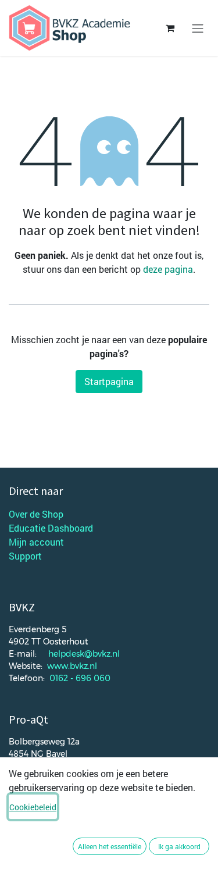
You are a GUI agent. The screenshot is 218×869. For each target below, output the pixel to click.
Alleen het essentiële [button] (109, 846)
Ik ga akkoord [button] (179, 846)
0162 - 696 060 (79, 678)
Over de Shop (36, 514)
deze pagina (168, 269)
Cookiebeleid (32, 807)
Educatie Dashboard (51, 528)
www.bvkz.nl (72, 666)
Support (25, 556)
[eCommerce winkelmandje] (169, 28)
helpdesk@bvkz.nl (84, 654)
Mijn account (36, 542)
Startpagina (109, 381)
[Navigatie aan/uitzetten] (197, 28)
